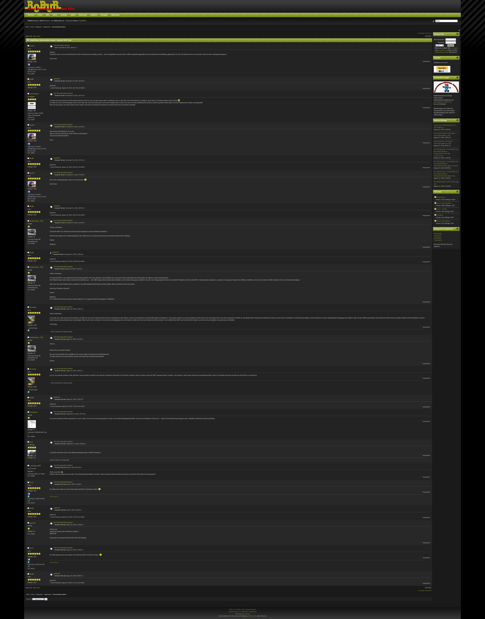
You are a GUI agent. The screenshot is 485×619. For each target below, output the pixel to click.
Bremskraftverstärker (62, 45)
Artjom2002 (447, 143)
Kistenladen (438, 234)
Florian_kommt (438, 155)
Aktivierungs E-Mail (441, 52)
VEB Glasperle (54, 496)
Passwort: (441, 42)
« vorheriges (421, 33)
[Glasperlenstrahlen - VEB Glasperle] (29, 497)
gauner (33, 523)
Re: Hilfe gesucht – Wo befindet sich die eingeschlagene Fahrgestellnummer (446, 151)
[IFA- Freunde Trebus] (29, 331)
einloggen (454, 48)
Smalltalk (440, 215)
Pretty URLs (253, 616)
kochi (32, 46)
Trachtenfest (454, 166)
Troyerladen (438, 240)
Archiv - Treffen (442, 209)
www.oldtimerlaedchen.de (443, 102)
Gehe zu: (29, 599)
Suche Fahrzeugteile (444, 203)
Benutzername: (439, 39)
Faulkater (34, 412)
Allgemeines (441, 197)
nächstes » (428, 33)
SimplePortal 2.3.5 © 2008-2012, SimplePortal (242, 611)
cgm (442, 127)
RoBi (32, 79)
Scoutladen (438, 238)
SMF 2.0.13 (232, 609)
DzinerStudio (246, 614)
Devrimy (452, 176)
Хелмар (33, 307)
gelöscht (57, 79)
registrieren (442, 50)
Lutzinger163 (35, 466)
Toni (31, 482)
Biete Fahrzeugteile (443, 221)
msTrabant (34, 94)
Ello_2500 (448, 135)
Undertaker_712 (36, 221)
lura (31, 442)
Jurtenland (437, 236)
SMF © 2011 (241, 609)
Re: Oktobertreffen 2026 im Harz (445, 182)
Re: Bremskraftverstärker (63, 93)
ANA (435, 184)
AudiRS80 (82, 21)
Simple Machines (251, 609)
